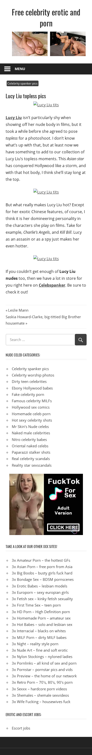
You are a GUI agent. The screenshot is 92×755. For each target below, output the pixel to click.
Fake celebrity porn (28, 394)
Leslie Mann (18, 310)
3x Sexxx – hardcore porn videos (39, 688)
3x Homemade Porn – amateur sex (41, 618)
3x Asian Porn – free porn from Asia (42, 566)
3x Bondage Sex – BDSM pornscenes (43, 579)
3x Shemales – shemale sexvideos (40, 695)
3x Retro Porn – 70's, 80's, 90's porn (42, 682)
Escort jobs (21, 728)
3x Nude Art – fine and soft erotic (40, 650)
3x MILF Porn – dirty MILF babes (39, 637)
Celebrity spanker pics (22, 83)
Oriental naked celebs (30, 445)
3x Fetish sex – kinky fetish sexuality (42, 598)
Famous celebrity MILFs (32, 400)
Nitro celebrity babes (29, 439)
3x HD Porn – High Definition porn (41, 611)
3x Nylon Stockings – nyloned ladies (42, 656)
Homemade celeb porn (31, 413)
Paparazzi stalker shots (31, 452)
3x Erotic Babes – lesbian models (39, 586)
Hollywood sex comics (31, 407)
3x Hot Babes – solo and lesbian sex (42, 624)
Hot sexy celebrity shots (32, 420)
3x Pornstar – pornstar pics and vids (42, 669)
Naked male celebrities (31, 432)
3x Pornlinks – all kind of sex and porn (44, 663)
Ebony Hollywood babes (32, 388)
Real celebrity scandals (31, 458)
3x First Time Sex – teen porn (36, 605)
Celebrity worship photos (33, 375)
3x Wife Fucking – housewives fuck (41, 701)
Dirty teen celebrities (29, 381)
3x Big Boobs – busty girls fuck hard (42, 573)
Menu (20, 68)
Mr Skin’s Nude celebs (30, 426)
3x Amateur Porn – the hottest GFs (41, 560)
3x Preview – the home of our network (44, 675)
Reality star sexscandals (32, 465)
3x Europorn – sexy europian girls (40, 592)
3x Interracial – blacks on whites (39, 630)
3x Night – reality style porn (35, 643)
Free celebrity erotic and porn (46, 17)
